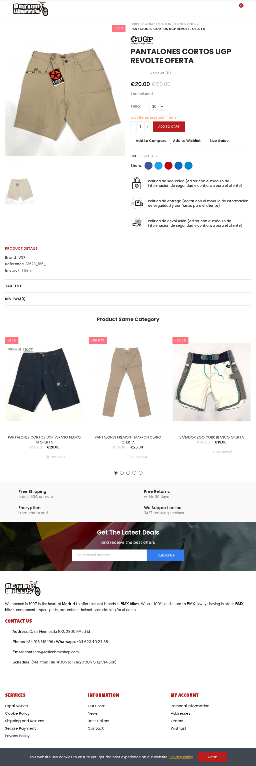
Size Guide (219, 140)
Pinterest (168, 166)
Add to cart (169, 126)
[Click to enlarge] (14, 162)
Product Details (21, 248)
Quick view (71, 362)
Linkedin (178, 166)
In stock (12, 270)
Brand (10, 257)
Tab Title (13, 285)
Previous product (234, 26)
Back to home (241, 26)
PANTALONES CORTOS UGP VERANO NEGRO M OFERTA (44, 440)
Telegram (188, 166)
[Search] (230, 7)
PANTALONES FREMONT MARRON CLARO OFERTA (128, 440)
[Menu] (7, 8)
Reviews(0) (15, 298)
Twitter (158, 166)
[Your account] (248, 8)
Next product (247, 26)
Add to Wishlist (187, 140)
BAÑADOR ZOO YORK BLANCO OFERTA (212, 437)
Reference (14, 263)
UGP (22, 257)
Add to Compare (151, 140)
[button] (116, 473)
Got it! (212, 757)
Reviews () (160, 73)
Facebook (148, 166)
